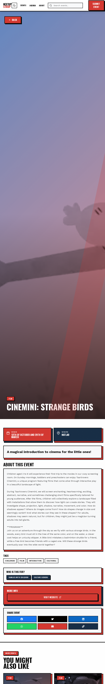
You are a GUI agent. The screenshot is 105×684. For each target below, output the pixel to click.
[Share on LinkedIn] (83, 619)
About (42, 5)
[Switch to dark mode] (14, 5)
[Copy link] (83, 626)
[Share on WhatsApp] (22, 626)
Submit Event (96, 5)
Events (23, 5)
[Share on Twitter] (52, 619)
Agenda (33, 5)
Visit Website (51, 597)
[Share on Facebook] (22, 619)
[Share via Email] (52, 626)
